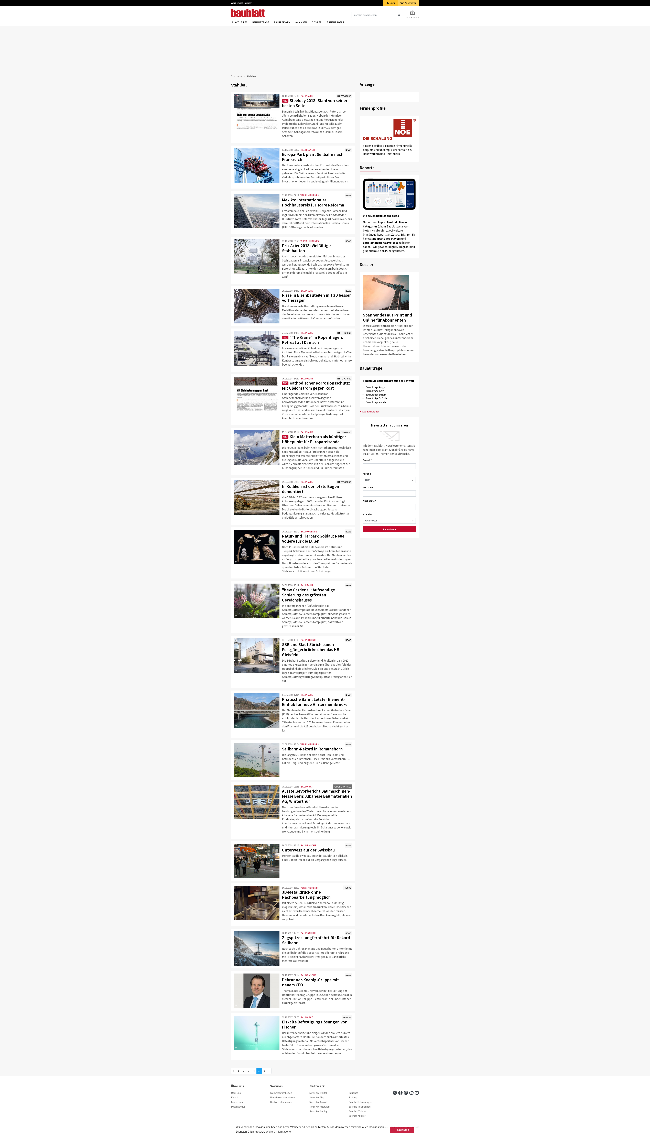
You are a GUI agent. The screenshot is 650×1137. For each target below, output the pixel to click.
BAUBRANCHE (308, 149)
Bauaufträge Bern (374, 390)
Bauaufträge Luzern (375, 394)
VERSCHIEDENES (309, 195)
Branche (367, 514)
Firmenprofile (335, 22)
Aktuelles (240, 22)
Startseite (236, 76)
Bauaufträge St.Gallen (376, 398)
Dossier (316, 22)
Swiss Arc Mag (316, 1097)
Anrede (367, 473)
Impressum (237, 1102)
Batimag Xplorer (357, 1115)
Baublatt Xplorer (357, 1111)
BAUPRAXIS (306, 96)
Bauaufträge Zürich (375, 402)
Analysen (301, 22)
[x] (395, 1093)
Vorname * (369, 487)
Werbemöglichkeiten (241, 2)
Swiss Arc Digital (318, 1093)
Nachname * (369, 500)
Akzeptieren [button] (402, 1129)
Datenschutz (238, 1106)
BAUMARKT (306, 786)
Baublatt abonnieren (281, 1102)
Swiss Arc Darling (318, 1111)
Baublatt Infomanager (360, 1102)
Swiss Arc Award (318, 1102)
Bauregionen (282, 22)
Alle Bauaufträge (371, 411)
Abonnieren (410, 2)
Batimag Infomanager (360, 1106)
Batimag (353, 1097)
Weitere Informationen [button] (279, 1131)
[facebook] (400, 1093)
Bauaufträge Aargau (375, 387)
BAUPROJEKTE (308, 531)
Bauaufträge (260, 22)
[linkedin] (411, 1093)
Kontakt (235, 1097)
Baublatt (353, 1093)
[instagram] (406, 1093)
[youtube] (417, 1093)
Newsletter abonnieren (282, 1097)
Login (392, 2)
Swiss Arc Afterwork (319, 1106)
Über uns (236, 1093)
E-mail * (367, 460)
